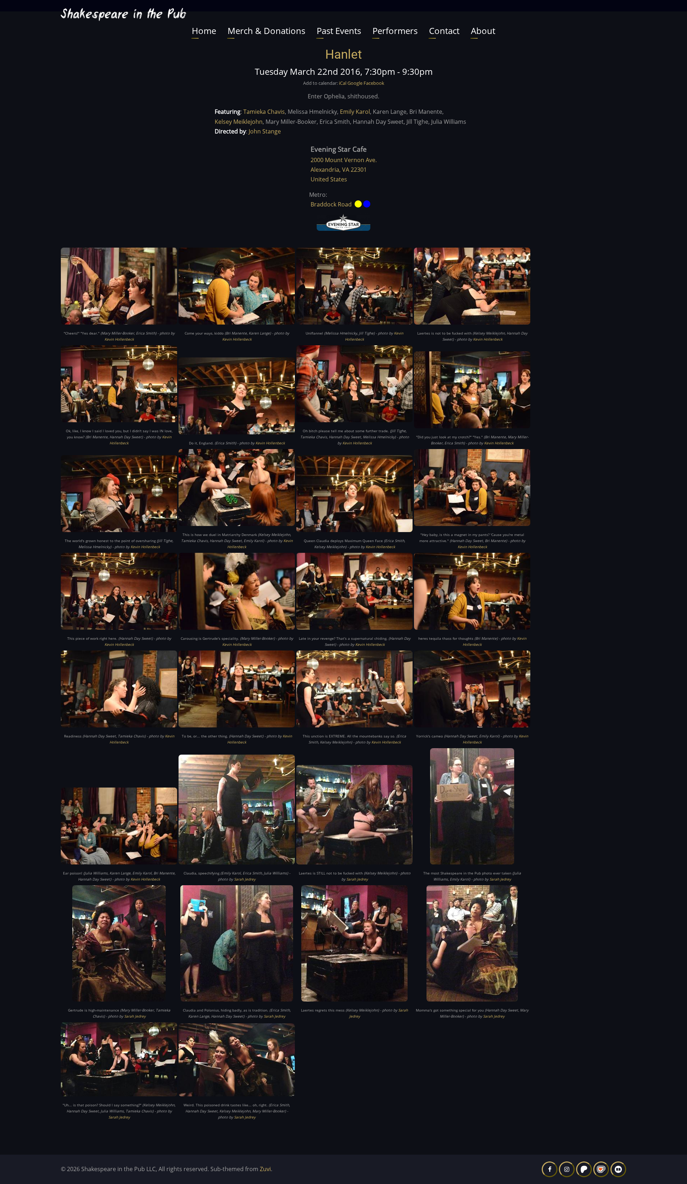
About (483, 30)
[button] (119, 288)
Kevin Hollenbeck (119, 339)
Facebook (374, 83)
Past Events (339, 30)
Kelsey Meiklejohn (239, 122)
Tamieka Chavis (264, 112)
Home (204, 30)
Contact (444, 30)
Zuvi (265, 1169)
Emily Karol (355, 112)
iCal (342, 83)
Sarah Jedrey (244, 879)
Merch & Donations (266, 30)
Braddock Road (331, 204)
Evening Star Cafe (339, 149)
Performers (395, 30)
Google (354, 83)
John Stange (265, 131)
